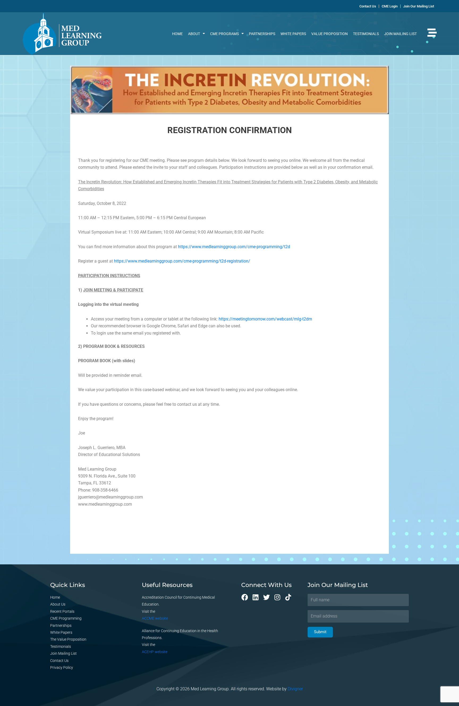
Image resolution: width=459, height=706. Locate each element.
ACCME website (155, 618)
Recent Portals (62, 611)
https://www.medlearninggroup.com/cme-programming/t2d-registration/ (182, 261)
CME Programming (66, 618)
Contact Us (59, 660)
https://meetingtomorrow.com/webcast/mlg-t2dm (265, 319)
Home (177, 34)
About (194, 34)
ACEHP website (154, 652)
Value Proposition (329, 34)
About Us (57, 604)
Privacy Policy (61, 667)
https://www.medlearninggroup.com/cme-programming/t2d (234, 246)
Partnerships (262, 34)
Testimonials (366, 34)
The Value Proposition (68, 639)
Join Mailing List (400, 34)
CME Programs (224, 34)
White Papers (293, 34)
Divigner (295, 688)
